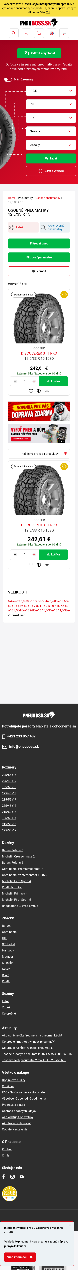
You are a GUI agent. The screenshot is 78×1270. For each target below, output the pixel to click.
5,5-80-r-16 (42, 601)
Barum (6, 926)
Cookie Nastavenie (14, 1129)
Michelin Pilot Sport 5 (16, 899)
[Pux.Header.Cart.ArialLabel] (39, 33)
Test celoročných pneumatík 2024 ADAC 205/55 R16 (37, 1054)
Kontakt (7, 1149)
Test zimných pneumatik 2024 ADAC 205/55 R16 (34, 1060)
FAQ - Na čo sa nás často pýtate (23, 1092)
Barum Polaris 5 (12, 850)
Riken (5, 975)
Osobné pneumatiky (47, 197)
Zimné (6, 1007)
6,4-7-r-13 (14, 601)
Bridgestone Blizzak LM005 (20, 906)
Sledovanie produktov (47, 391)
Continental (9, 932)
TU (48, 12)
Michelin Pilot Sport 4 (16, 881)
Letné (5, 1001)
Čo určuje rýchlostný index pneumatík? (27, 1048)
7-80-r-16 (39, 606)
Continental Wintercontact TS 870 (24, 875)
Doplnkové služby (13, 1080)
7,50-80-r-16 (21, 610)
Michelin (7, 963)
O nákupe (8, 1086)
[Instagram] (12, 1176)
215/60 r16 (9, 812)
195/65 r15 (9, 787)
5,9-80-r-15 (27, 601)
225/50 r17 (9, 830)
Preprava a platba (13, 1105)
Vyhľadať (51, 158)
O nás (6, 1155)
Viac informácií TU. (20, 1257)
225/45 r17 (9, 781)
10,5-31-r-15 (49, 610)
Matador (7, 956)
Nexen (6, 969)
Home (11, 197)
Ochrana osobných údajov (19, 1111)
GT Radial (8, 944)
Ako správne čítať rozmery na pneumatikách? (32, 1035)
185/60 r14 (9, 818)
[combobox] (51, 91)
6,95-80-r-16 (25, 606)
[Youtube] (21, 1176)
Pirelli (6, 981)
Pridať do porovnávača (39, 391)
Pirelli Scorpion (12, 887)
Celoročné (9, 1013)
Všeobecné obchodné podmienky (24, 1098)
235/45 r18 (9, 806)
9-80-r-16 (35, 610)
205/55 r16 (9, 775)
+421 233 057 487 (21, 736)
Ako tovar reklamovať (16, 1123)
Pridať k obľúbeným (31, 391)
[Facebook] (3, 1176)
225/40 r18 (9, 793)
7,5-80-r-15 (53, 606)
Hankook (8, 950)
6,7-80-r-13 (56, 601)
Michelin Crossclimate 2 (18, 856)
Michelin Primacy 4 (14, 893)
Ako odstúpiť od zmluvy (17, 1117)
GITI (4, 938)
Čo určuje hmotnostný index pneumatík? (29, 1041)
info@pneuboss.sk (24, 747)
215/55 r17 (9, 799)
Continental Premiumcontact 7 (22, 869)
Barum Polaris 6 (12, 862)
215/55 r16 (9, 824)
